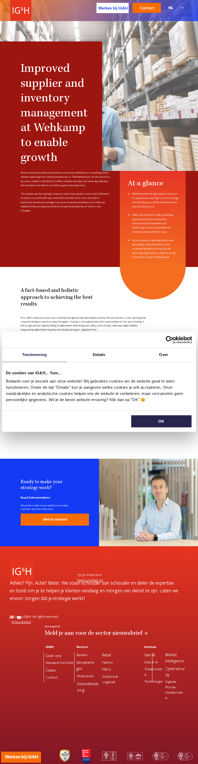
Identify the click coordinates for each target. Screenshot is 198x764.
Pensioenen (85, 676)
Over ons (53, 655)
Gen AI (149, 654)
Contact (52, 677)
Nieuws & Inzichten (60, 662)
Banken (82, 655)
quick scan (49, 317)
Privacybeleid (21, 622)
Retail (106, 654)
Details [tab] (99, 354)
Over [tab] (163, 354)
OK (161, 421)
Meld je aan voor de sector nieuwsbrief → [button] (96, 633)
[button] (55, 520)
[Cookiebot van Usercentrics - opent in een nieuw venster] (169, 340)
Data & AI (151, 662)
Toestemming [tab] (34, 354)
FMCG (106, 669)
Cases (51, 670)
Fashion (107, 662)
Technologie (153, 681)
